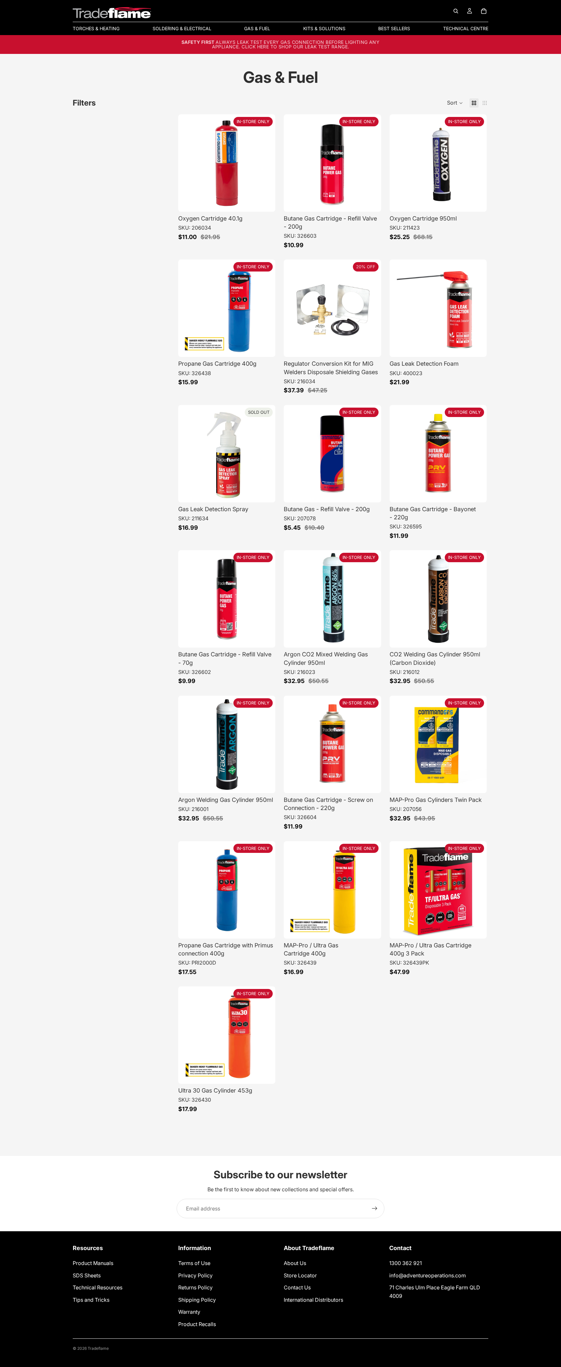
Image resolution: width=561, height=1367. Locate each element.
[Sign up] (374, 1208)
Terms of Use (194, 1263)
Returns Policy (195, 1287)
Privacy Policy (195, 1275)
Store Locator (300, 1275)
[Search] (456, 11)
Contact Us (297, 1287)
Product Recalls (197, 1324)
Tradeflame (98, 1348)
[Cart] (484, 11)
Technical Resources (97, 1287)
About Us (295, 1263)
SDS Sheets (87, 1275)
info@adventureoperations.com (427, 1275)
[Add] (371, 347)
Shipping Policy (197, 1300)
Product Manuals (93, 1263)
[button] (455, 103)
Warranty (189, 1312)
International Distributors (313, 1300)
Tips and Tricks (91, 1300)
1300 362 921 (405, 1263)
